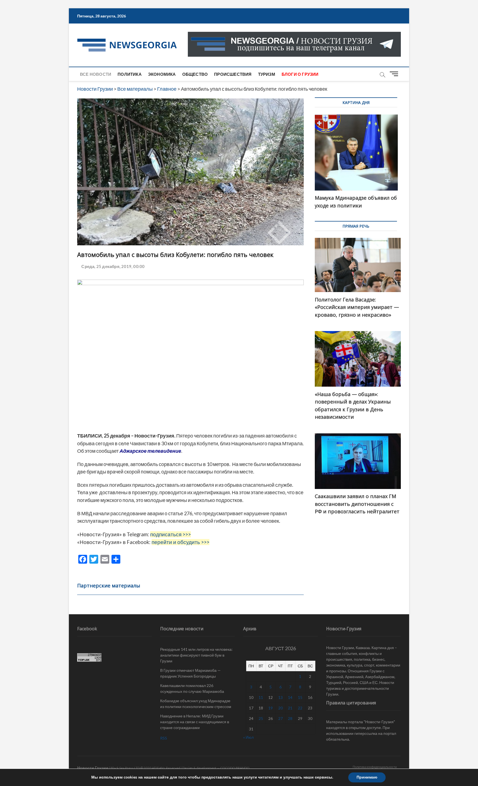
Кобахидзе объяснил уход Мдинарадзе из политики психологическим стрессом (195, 703)
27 (280, 718)
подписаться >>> (170, 534)
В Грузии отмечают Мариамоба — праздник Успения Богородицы (190, 673)
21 (290, 708)
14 (290, 697)
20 (280, 708)
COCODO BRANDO (235, 768)
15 (300, 697)
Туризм (266, 74)
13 (280, 697)
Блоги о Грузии (300, 74)
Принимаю (367, 777)
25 (261, 718)
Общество (195, 74)
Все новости (95, 74)
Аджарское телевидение (150, 451)
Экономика (162, 74)
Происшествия (232, 74)
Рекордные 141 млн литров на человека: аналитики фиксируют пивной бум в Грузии (196, 655)
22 (300, 708)
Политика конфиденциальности (375, 767)
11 (261, 697)
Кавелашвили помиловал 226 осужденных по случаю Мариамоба (192, 688)
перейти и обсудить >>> (180, 542)
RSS (163, 738)
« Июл (248, 737)
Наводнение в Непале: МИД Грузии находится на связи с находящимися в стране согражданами (194, 722)
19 (270, 708)
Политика (130, 74)
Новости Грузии (92, 767)
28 (290, 718)
